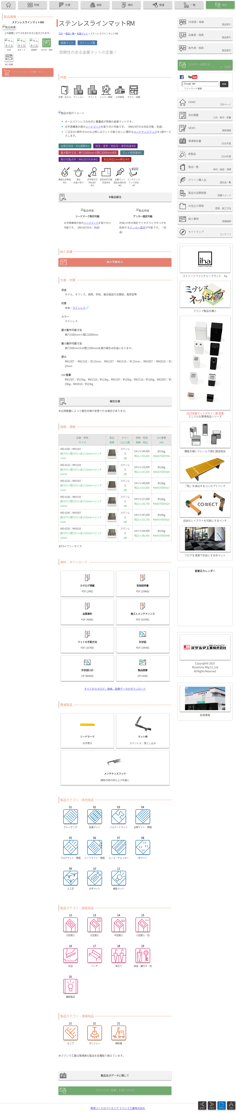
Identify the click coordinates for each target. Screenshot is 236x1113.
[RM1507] (112, 485)
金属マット (82, 33)
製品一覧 (70, 33)
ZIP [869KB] (87, 676)
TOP (60, 33)
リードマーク (93, 126)
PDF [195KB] (142, 647)
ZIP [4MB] (142, 676)
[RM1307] (112, 453)
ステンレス (79, 308)
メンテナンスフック (145, 132)
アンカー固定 (137, 227)
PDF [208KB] (142, 591)
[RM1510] (112, 501)
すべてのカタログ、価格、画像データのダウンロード (115, 689)
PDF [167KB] (87, 647)
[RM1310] (112, 469)
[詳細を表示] (221, 1108)
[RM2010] (112, 533)
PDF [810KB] (142, 619)
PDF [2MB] (87, 591)
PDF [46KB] (87, 619)
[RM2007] (112, 517)
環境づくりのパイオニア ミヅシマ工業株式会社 (118, 1108)
